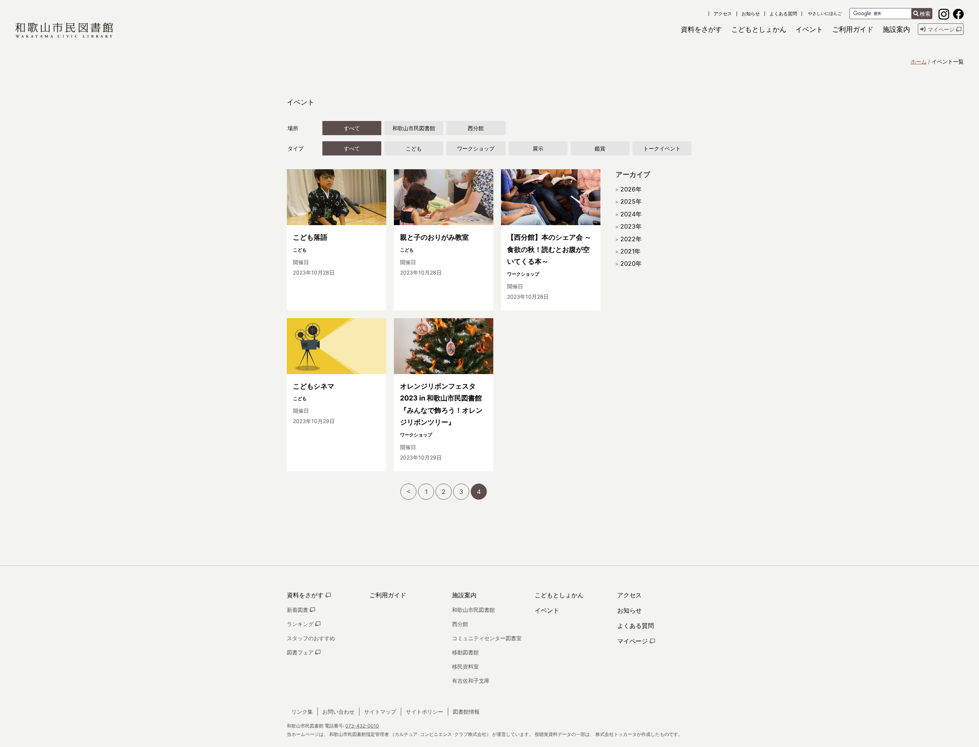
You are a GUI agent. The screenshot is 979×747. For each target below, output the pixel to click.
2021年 (630, 251)
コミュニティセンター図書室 (487, 638)
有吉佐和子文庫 (471, 680)
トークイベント (662, 148)
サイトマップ (380, 711)
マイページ (633, 641)
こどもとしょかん (559, 595)
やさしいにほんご (825, 13)
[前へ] (408, 491)
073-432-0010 (362, 726)
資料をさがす (306, 595)
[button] (701, 29)
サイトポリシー (424, 711)
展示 (538, 148)
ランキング (301, 624)
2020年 (631, 263)
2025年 (631, 201)
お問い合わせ (338, 711)
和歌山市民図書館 (413, 128)
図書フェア (301, 652)
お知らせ (751, 13)
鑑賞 (600, 148)
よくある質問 (783, 13)
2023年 (631, 226)
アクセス (723, 13)
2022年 (631, 238)
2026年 (631, 189)
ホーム (919, 61)
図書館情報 (466, 711)
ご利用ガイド (387, 595)
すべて (352, 128)
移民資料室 (465, 666)
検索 (925, 13)
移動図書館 (465, 652)
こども (414, 148)
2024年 (631, 214)
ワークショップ (475, 148)
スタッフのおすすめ (311, 638)
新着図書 (298, 609)
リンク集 (302, 711)
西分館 (476, 128)
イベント (547, 610)
